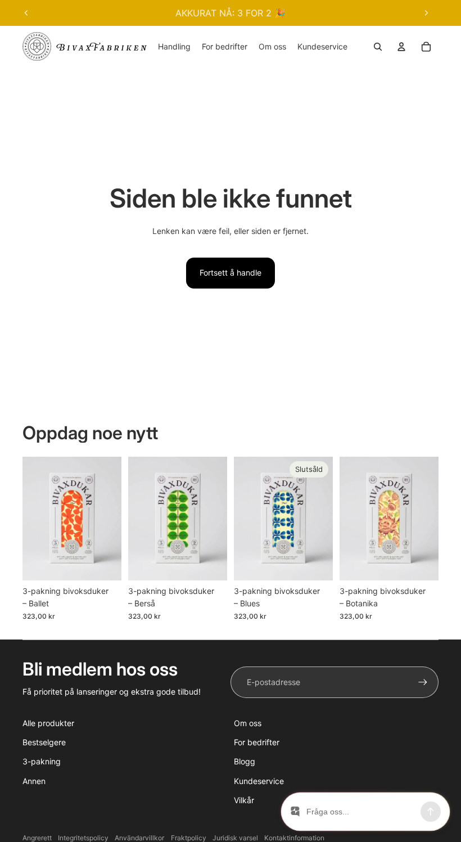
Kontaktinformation (294, 838)
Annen (34, 781)
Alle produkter (48, 723)
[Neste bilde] (426, 13)
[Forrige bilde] (26, 13)
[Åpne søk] (377, 46)
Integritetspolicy (83, 838)
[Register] (422, 682)
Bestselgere (44, 742)
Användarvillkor (139, 838)
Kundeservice (259, 781)
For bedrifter (256, 742)
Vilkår (244, 800)
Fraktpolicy (188, 838)
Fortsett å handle (230, 272)
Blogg (244, 761)
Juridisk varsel (235, 838)
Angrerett (37, 838)
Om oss (247, 723)
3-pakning (41, 761)
